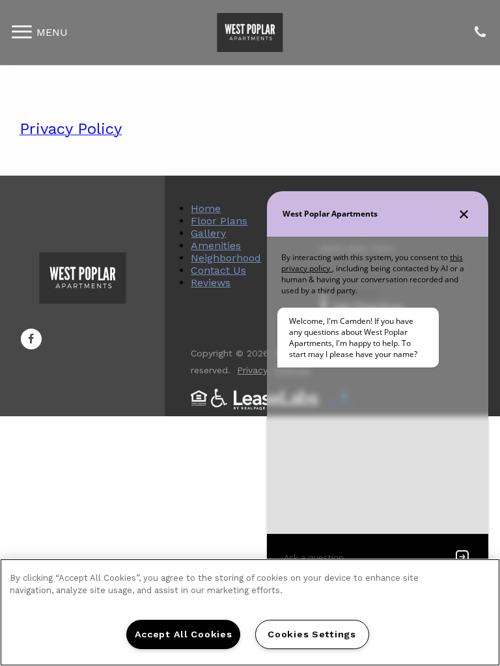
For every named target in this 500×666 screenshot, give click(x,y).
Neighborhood (226, 258)
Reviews (210, 282)
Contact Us (218, 270)
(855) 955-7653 (480, 33)
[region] (250, 612)
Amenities (216, 245)
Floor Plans (219, 221)
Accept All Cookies (183, 634)
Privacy (252, 370)
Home (206, 208)
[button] (31, 338)
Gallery (208, 233)
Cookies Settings (312, 634)
